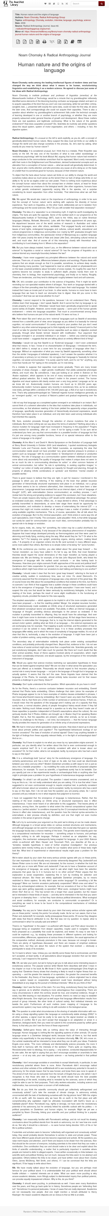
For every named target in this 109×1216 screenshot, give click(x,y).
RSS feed (37, 1211)
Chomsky (40, 20)
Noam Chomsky (31, 17)
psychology (78, 20)
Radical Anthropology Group (52, 17)
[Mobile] (58, 3)
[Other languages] (50, 3)
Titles (45, 1211)
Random (27, 1211)
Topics (61, 1211)
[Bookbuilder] (54, 3)
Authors (53, 1211)
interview (58, 20)
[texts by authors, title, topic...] (45, 3)
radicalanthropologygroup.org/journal (33, 28)
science (87, 20)
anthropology (29, 20)
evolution (49, 20)
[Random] (67, 3)
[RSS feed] (62, 3)
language (67, 20)
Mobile (83, 1211)
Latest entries (72, 1211)
